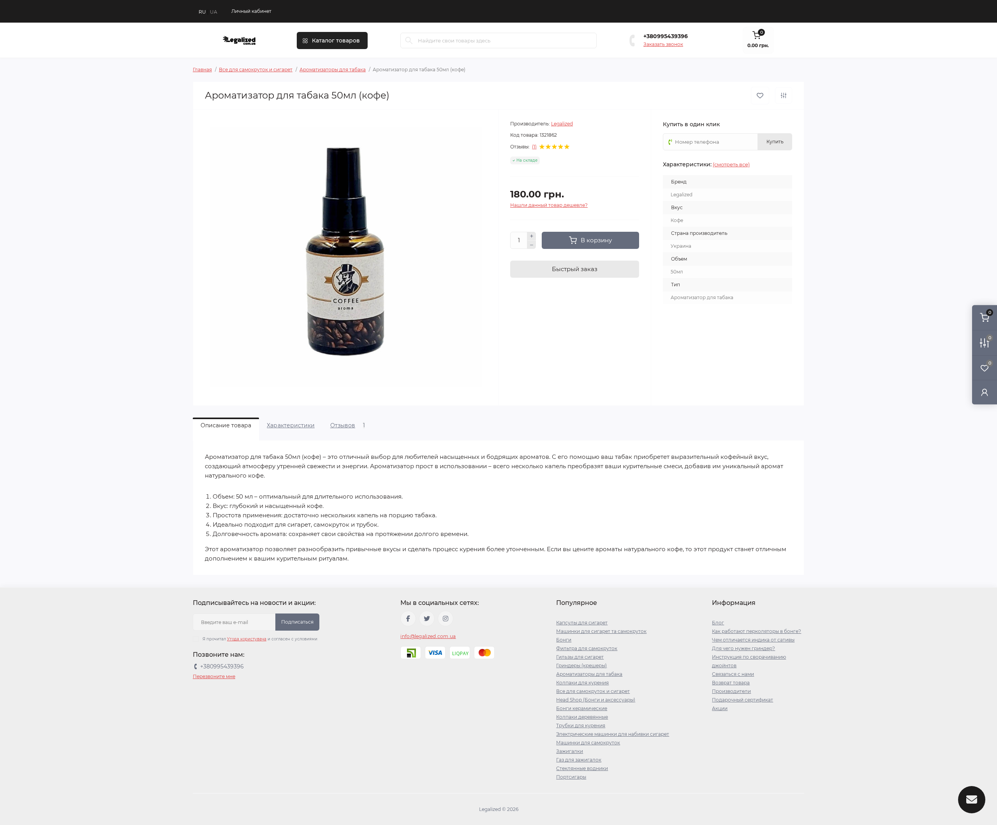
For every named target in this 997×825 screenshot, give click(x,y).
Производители (731, 691)
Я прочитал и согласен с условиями (260, 639)
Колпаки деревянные (582, 717)
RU (202, 12)
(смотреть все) (731, 164)
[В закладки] (760, 95)
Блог (718, 623)
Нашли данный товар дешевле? (549, 205)
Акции (719, 708)
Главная (202, 69)
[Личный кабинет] (984, 392)
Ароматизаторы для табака (332, 69)
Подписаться (297, 622)
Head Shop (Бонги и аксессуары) (595, 700)
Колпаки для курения (582, 683)
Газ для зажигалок (578, 760)
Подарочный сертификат (742, 700)
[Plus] (531, 236)
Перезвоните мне (214, 676)
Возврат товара (731, 683)
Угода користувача (246, 639)
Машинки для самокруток (588, 743)
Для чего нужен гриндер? (743, 648)
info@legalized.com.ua (428, 636)
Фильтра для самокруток (586, 648)
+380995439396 (665, 36)
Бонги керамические (581, 708)
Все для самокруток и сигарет (255, 69)
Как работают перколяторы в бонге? (756, 631)
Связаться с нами (733, 674)
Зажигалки (569, 751)
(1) (534, 147)
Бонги (563, 640)
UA (213, 12)
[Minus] (531, 245)
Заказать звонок (663, 44)
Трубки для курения (580, 725)
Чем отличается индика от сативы (753, 640)
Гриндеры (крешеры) (581, 665)
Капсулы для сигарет (582, 623)
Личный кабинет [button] (251, 11)
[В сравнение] (783, 95)
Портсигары (571, 777)
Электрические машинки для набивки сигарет (612, 734)
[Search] (408, 40)
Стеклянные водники (582, 768)
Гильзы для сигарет (580, 657)
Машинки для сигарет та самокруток (601, 631)
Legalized (562, 124)
